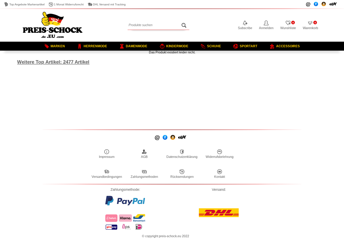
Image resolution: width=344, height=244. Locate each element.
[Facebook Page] (165, 138)
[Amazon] (173, 138)
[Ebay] (182, 137)
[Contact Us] (157, 137)
